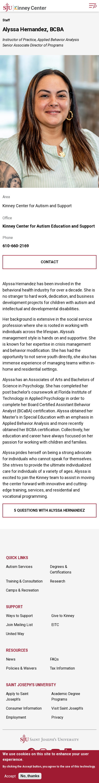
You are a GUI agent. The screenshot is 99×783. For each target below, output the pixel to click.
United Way (15, 634)
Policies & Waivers (21, 668)
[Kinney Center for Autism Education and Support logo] (25, 6)
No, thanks (29, 776)
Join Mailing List (19, 625)
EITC (55, 625)
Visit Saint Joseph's (67, 708)
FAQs (54, 659)
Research (57, 581)
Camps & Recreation (22, 590)
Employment (16, 717)
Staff (6, 20)
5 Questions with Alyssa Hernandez (49, 510)
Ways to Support (19, 616)
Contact (49, 262)
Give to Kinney (62, 616)
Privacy (57, 717)
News (10, 659)
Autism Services (19, 566)
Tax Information (62, 668)
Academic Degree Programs (65, 697)
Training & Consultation (24, 581)
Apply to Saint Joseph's (17, 697)
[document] (50, 760)
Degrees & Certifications (60, 569)
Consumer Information (24, 708)
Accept (10, 776)
